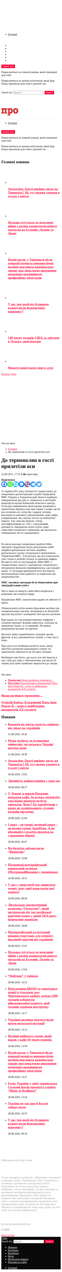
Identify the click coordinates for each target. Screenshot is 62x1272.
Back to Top (7, 1235)
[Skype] (16, 484)
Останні (12, 34)
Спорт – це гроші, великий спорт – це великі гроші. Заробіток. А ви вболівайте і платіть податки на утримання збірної (33, 830)
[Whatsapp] (10, 484)
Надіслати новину (18, 57)
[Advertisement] (31, 408)
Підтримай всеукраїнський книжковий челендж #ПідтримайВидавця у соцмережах (33, 868)
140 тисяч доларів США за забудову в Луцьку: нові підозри (34, 339)
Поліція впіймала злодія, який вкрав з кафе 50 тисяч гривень (30, 1037)
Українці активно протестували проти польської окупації (31, 1021)
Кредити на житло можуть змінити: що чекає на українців (33, 726)
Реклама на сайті (17, 60)
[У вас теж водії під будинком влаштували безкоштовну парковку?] (34, 291)
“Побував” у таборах (23, 976)
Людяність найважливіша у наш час (34, 781)
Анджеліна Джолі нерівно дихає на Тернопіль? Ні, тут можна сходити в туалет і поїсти (34, 192)
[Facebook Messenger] (21, 484)
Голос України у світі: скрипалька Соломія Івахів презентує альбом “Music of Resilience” (32, 1087)
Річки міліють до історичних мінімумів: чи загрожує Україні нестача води (30, 744)
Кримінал (13, 51)
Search (49, 92)
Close (4, 1238)
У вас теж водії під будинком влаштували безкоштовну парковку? (28, 307)
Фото (11, 54)
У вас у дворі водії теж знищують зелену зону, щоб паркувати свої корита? (32, 888)
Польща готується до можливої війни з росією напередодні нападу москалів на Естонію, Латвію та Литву (32, 228)
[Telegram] (33, 484)
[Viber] (27, 484)
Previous (5, 374)
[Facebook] (4, 484)
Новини (12, 45)
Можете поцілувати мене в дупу (31, 368)
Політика (13, 48)
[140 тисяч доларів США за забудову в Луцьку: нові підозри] (34, 325)
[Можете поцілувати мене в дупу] (34, 354)
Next (13, 374)
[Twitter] (39, 484)
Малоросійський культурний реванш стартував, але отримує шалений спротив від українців (30, 935)
